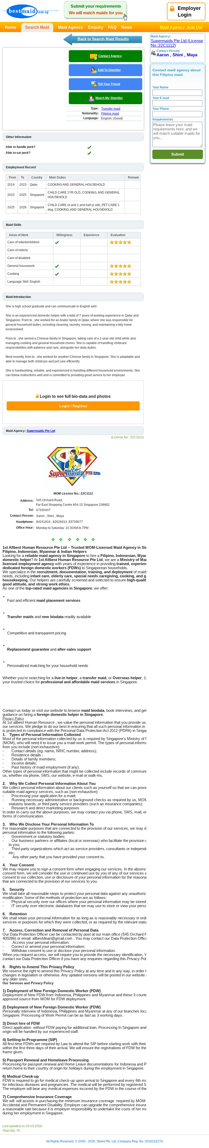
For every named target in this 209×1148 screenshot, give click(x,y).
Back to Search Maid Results (103, 39)
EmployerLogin (189, 11)
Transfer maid (110, 109)
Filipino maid (110, 113)
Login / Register (73, 406)
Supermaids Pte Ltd (41, 431)
